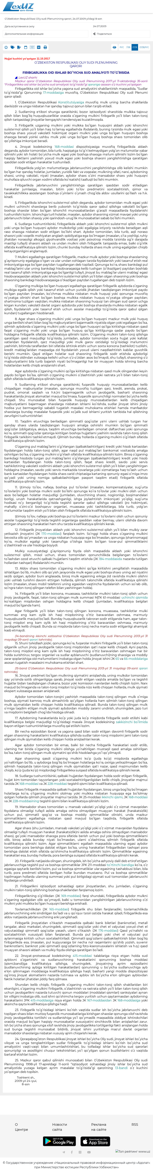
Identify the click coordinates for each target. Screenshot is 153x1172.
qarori (34, 639)
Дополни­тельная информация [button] (24, 33)
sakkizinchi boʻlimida (132, 722)
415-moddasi (82, 956)
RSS (135, 1125)
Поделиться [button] (104, 33)
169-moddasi (70, 896)
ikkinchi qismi (112, 797)
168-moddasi (64, 147)
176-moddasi (108, 930)
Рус (122, 47)
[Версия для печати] (45, 47)
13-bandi (121, 1068)
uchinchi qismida (134, 597)
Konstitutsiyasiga (71, 102)
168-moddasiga (129, 1000)
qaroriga (94, 84)
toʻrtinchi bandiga (120, 865)
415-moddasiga (42, 1000)
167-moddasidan (99, 1000)
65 (117, 659)
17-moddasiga (53, 92)
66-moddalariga (136, 659)
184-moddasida (110, 559)
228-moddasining (26, 801)
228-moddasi (57, 784)
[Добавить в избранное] (6, 47)
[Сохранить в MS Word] (38, 47)
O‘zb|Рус (144, 47)
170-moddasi (50, 534)
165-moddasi (58, 909)
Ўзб (128, 47)
